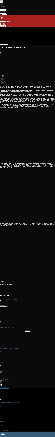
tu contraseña (7, 10)
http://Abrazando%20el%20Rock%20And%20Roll (5, 379)
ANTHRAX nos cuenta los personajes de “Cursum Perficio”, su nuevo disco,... (10, 402)
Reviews (2, 424)
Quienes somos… (3, 7)
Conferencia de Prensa (2, 311)
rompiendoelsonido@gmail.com (6, 430)
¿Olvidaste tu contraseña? (2, 11)
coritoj (0, 382)
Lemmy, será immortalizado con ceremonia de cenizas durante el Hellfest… (9, 409)
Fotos (2, 425)
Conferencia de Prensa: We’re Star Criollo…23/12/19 (7, 327)
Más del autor (6, 305)
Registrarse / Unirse (3, 17)
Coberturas (2, 5)
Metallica (4, 362)
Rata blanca (17, 362)
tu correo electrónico (8, 13)
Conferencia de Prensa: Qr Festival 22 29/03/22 (6, 320)
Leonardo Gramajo (2, 378)
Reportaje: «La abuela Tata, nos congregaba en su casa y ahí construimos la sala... (10, 348)
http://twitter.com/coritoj (2, 383)
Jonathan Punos (1, 374)
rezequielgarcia (1, 386)
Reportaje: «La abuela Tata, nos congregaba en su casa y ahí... (8, 397)
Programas (2, 4)
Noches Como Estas (3, 6)
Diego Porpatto (1, 371)
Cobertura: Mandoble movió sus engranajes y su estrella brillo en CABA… (10, 299)
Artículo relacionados (2, 305)
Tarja (23, 362)
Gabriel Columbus (2, 49)
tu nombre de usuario (8, 9)
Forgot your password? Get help (3, 23)
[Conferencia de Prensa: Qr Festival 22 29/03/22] (3, 318)
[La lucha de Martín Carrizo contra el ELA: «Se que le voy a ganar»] (1, 417)
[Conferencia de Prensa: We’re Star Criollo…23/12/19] (3, 325)
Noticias (2, 33)
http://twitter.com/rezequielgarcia (3, 387)
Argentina (4, 361)
